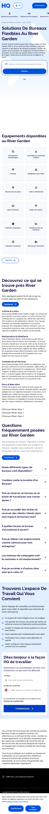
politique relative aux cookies (17, 801)
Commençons (24, 708)
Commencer (39, 5)
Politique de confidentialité (13, 701)
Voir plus (10, 260)
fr (18, 5)
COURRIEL (7, 676)
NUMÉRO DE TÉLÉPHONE (12, 686)
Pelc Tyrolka (27, 22)
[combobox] (9, 690)
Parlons (24, 71)
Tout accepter (33, 808)
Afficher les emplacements (18, 776)
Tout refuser (15, 808)
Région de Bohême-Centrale (11, 22)
